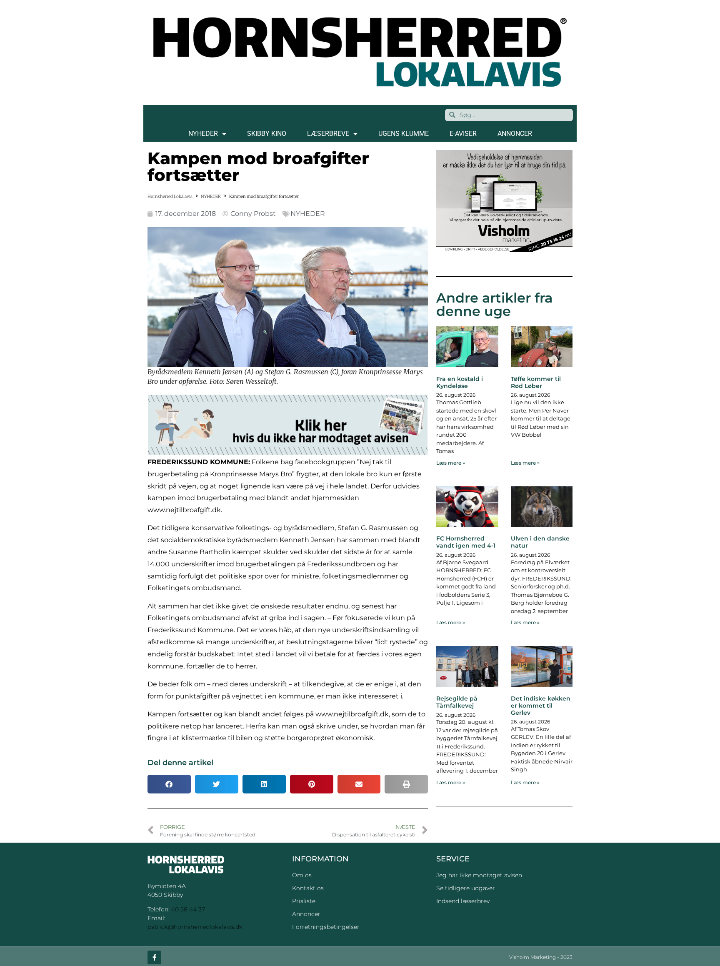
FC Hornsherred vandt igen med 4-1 (465, 542)
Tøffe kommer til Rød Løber (536, 382)
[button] (169, 784)
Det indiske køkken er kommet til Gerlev (540, 705)
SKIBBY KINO (266, 134)
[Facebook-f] (154, 957)
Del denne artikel (180, 762)
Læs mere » (450, 463)
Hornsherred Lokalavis (170, 196)
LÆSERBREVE (328, 134)
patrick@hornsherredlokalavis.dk (195, 927)
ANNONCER (515, 134)
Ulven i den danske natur (540, 542)
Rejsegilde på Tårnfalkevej (457, 702)
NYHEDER (203, 134)
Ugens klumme (403, 134)
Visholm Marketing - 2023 (540, 957)
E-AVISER (463, 134)
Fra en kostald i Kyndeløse (459, 382)
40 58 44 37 (188, 909)
